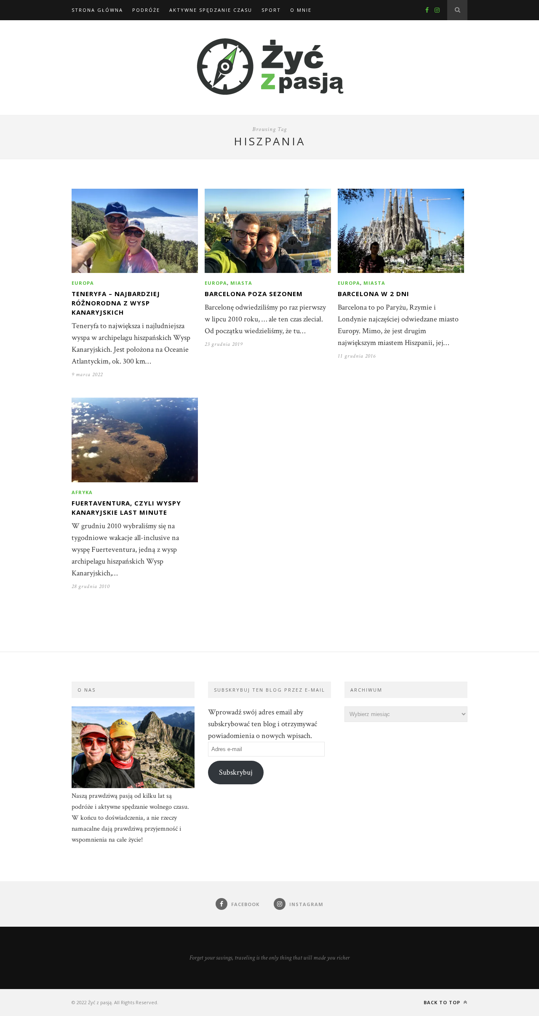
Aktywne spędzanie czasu (210, 10)
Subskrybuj (236, 772)
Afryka (82, 492)
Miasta (241, 283)
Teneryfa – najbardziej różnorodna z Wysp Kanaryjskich (116, 302)
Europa (83, 283)
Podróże (146, 10)
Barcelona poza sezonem (254, 293)
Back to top (443, 1002)
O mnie (301, 10)
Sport (271, 10)
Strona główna (97, 10)
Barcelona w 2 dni (373, 293)
